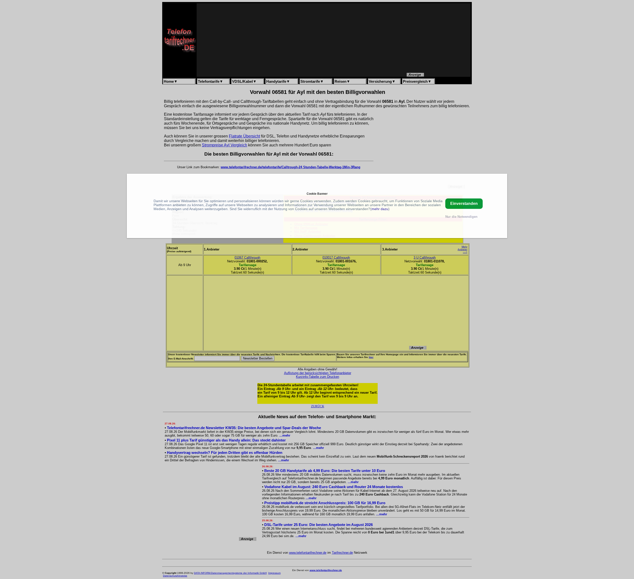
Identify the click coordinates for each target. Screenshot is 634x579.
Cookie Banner (317, 193)
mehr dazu (379, 209)
